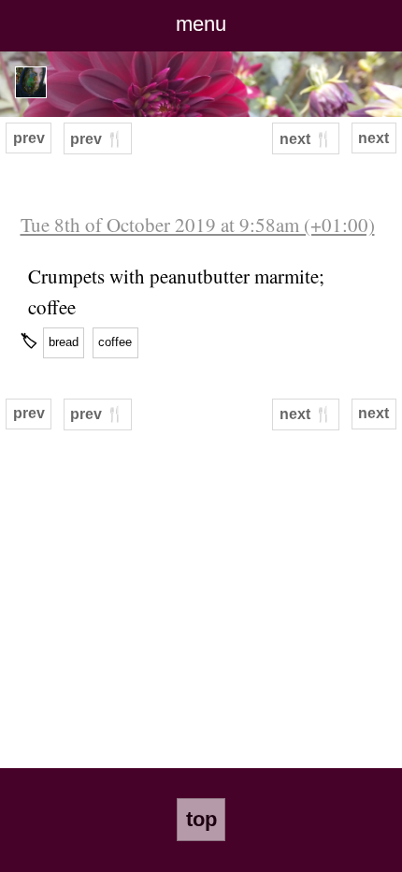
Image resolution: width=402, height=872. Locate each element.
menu (201, 24)
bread (64, 342)
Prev (29, 138)
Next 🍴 (306, 139)
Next (373, 138)
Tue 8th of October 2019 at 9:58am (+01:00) (198, 224)
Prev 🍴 (97, 139)
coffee (115, 342)
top (201, 819)
